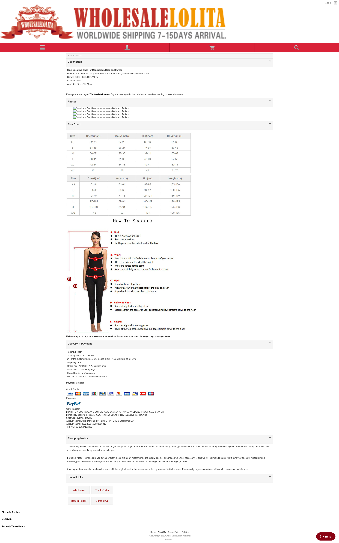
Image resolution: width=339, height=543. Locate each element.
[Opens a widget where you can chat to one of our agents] (325, 536)
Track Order (102, 490)
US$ (327, 3)
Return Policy (79, 500)
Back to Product (75, 56)
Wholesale (79, 490)
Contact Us (102, 500)
